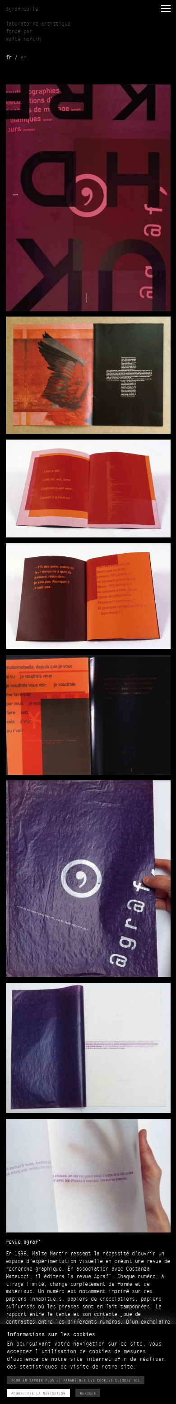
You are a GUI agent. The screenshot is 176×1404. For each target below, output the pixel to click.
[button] (165, 8)
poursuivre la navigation (38, 1393)
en (23, 57)
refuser (88, 1393)
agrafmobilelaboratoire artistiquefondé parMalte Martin (38, 24)
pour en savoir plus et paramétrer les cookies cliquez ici (75, 1380)
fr (9, 57)
